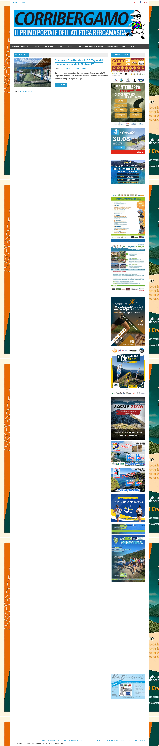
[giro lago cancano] (128, 153)
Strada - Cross (27, 91)
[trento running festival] (128, 521)
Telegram (36, 46)
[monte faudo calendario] (128, 241)
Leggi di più (60, 85)
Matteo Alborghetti (81, 68)
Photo (132, 46)
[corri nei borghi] (128, 75)
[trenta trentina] (128, 582)
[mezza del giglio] (128, 491)
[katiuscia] (128, 699)
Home (15, 2)
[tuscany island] (128, 183)
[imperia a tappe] (128, 291)
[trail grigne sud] (128, 394)
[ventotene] (128, 465)
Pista (79, 46)
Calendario (49, 46)
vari (123, 46)
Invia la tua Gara (20, 46)
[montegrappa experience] (128, 126)
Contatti (23, 2)
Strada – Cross (65, 46)
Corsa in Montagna (94, 46)
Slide (19, 91)
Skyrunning (112, 46)
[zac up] (128, 439)
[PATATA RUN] (128, 345)
